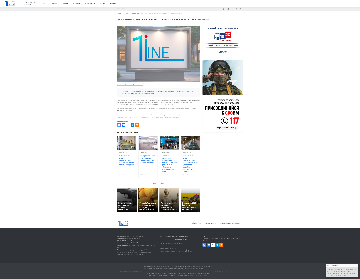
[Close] (357, 265)
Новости (55, 3)
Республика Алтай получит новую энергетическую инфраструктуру (147, 159)
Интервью (76, 3)
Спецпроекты (90, 3)
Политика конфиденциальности (230, 223)
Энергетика (123, 152)
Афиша (102, 3)
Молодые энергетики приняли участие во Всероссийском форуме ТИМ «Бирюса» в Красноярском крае (169, 163)
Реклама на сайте (210, 223)
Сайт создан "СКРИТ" (222, 271)
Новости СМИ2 (158, 183)
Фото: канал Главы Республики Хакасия (130, 85)
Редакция (113, 3)
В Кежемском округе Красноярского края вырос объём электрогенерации (126, 160)
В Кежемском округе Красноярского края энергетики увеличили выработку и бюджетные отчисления (190, 163)
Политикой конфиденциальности (197, 275)
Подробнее (346, 275)
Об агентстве (196, 223)
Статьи (65, 3)
